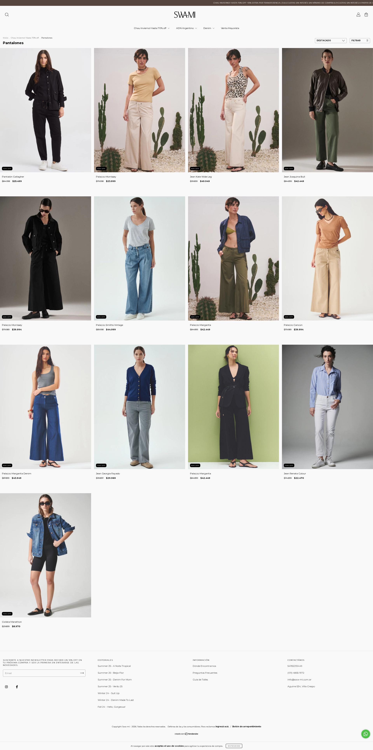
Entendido (234, 746)
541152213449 (295, 665)
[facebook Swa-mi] (16, 686)
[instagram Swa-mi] (6, 686)
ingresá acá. (222, 726)
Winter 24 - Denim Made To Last (116, 699)
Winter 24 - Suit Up (108, 693)
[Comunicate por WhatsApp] (365, 734)
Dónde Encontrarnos (204, 665)
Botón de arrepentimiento (246, 726)
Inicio (5, 38)
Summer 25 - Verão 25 (110, 686)
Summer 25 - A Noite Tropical (114, 665)
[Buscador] (7, 15)
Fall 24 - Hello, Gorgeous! (111, 706)
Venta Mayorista (230, 28)
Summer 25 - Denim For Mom (115, 679)
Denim (207, 28)
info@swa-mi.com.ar (299, 679)
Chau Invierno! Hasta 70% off (150, 28)
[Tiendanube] (186, 734)
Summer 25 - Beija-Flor (111, 672)
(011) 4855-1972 (296, 672)
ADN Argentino (185, 28)
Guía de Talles (200, 679)
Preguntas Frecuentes (205, 672)
